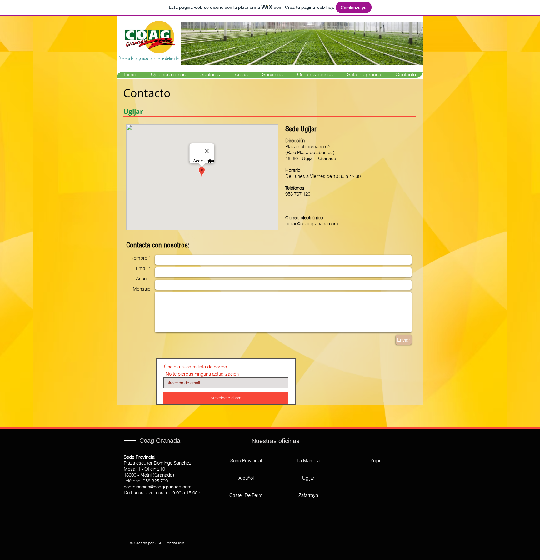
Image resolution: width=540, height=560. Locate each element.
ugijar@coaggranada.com (311, 224)
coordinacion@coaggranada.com (158, 487)
